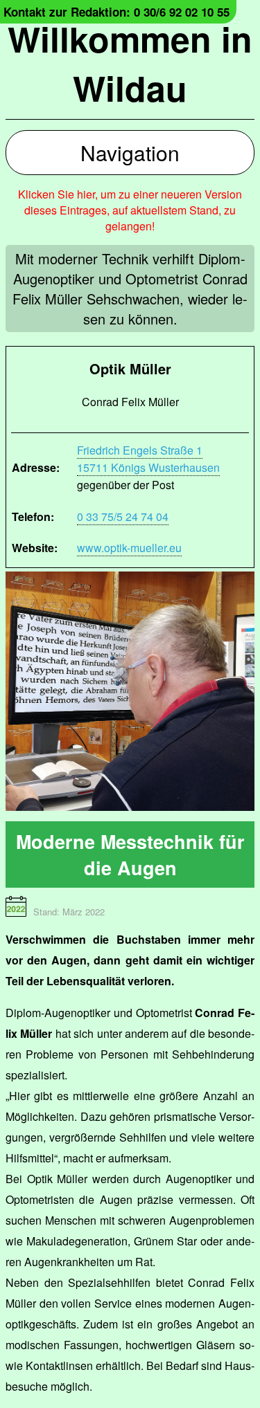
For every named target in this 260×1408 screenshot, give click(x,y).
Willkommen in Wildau (130, 63)
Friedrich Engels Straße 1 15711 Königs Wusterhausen (148, 458)
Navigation (130, 152)
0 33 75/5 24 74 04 (122, 516)
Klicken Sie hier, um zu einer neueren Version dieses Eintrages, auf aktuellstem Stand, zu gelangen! (130, 210)
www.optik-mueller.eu (129, 548)
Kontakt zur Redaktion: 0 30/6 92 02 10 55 (116, 11)
